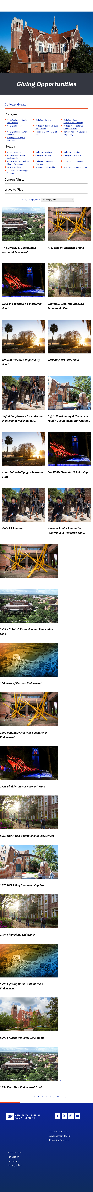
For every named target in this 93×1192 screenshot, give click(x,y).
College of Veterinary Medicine (44, 162)
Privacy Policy (15, 1165)
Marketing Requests (59, 1140)
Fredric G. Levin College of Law (46, 133)
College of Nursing (43, 155)
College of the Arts (43, 120)
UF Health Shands (14, 167)
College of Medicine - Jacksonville (16, 156)
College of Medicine (72, 152)
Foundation (13, 1156)
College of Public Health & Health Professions (18, 162)
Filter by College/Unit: (29, 199)
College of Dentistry (43, 152)
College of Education (15, 126)
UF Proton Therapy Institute (75, 167)
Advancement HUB (58, 1131)
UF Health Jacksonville (45, 167)
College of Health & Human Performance (46, 127)
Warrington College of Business (16, 139)
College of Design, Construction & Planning (73, 121)
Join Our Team (15, 1152)
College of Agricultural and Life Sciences (18, 121)
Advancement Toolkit (60, 1135)
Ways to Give (14, 189)
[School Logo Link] (25, 1117)
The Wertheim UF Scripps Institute (17, 171)
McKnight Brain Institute (73, 161)
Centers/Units (14, 179)
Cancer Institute (14, 152)
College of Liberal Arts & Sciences (17, 133)
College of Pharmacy (72, 155)
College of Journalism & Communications (73, 127)
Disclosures (13, 1161)
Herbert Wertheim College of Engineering (75, 133)
